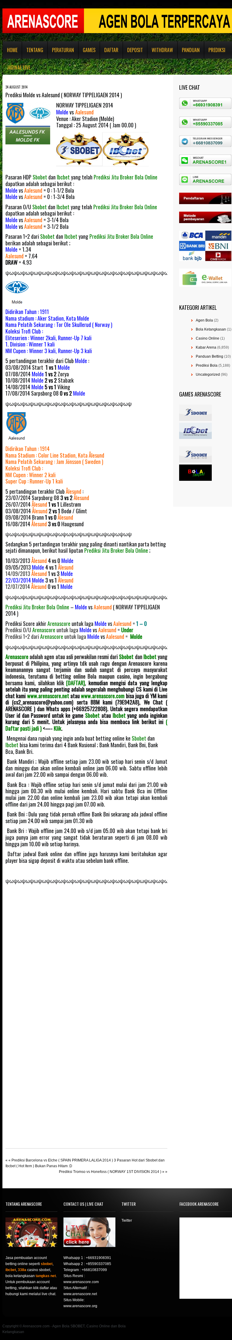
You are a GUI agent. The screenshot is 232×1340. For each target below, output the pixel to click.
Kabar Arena (206, 347)
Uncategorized (208, 374)
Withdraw (162, 50)
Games (89, 50)
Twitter (126, 1220)
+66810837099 (94, 1270)
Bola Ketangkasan (211, 329)
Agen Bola (204, 320)
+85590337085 (98, 1264)
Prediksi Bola (207, 365)
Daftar (111, 50)
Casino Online (207, 338)
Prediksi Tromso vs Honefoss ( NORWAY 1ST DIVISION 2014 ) (110, 1172)
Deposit (135, 50)
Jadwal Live (18, 67)
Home (12, 50)
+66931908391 (98, 1258)
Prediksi (216, 50)
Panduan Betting (209, 356)
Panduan (191, 50)
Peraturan (63, 50)
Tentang (34, 50)
